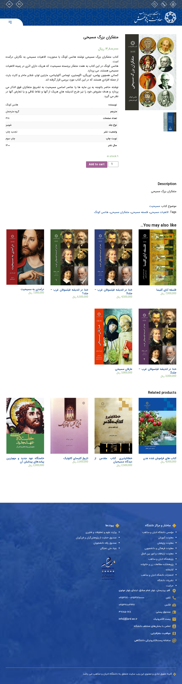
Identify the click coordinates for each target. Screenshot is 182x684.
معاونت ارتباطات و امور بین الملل (157, 554)
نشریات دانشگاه (165, 580)
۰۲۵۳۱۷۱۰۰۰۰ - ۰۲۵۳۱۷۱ (131, 597)
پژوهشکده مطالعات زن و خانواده (157, 564)
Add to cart (97, 164)
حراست (169, 586)
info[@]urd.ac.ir (128, 619)
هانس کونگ (101, 212)
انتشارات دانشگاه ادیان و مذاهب (157, 575)
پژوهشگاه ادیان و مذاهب (160, 559)
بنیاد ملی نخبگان (108, 548)
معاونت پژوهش (165, 543)
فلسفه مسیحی (139, 212)
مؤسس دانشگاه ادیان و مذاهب (157, 532)
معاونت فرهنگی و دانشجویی (158, 548)
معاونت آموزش (165, 538)
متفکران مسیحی (119, 212)
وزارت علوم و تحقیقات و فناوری (101, 532)
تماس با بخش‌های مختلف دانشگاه (152, 626)
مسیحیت (154, 206)
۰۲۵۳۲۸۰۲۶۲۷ (127, 605)
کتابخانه (169, 570)
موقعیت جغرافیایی (161, 633)
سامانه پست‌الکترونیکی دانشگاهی (152, 640)
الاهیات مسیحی (159, 212)
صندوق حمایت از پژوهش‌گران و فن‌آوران (96, 538)
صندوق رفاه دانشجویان (105, 543)
